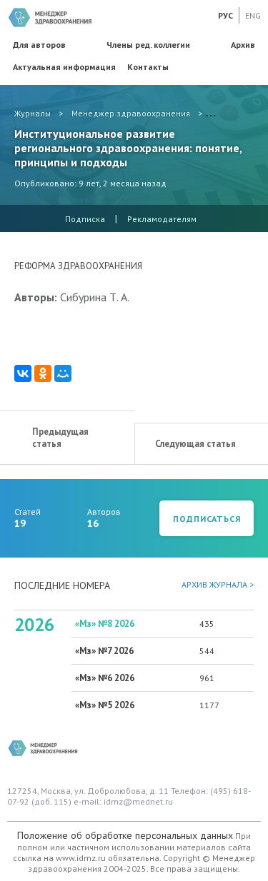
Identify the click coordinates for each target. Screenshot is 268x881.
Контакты (148, 66)
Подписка (85, 218)
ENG (253, 15)
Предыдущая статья (60, 438)
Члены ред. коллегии (148, 44)
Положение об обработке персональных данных (125, 835)
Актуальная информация (64, 66)
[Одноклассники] (42, 373)
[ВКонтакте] (22, 373)
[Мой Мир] (62, 373)
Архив (243, 44)
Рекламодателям (162, 218)
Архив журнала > (218, 584)
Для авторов (39, 44)
